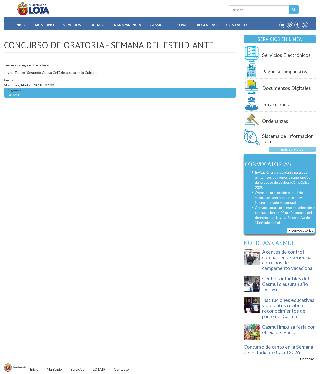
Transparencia (126, 25)
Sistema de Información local (288, 138)
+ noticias (307, 359)
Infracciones (275, 104)
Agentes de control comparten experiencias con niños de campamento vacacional (288, 260)
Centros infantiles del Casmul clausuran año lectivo (285, 284)
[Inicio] (34, 8)
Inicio (21, 25)
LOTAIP (99, 369)
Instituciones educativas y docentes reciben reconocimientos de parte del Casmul (288, 308)
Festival (180, 25)
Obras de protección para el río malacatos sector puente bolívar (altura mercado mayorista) (280, 197)
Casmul (157, 25)
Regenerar (207, 25)
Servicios (72, 25)
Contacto (236, 25)
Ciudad (97, 25)
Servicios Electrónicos (286, 55)
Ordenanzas (275, 121)
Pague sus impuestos (284, 71)
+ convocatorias (301, 230)
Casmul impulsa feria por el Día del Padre (288, 329)
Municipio (44, 25)
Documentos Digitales (286, 88)
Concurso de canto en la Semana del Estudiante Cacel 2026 (278, 349)
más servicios (292, 149)
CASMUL (13, 95)
